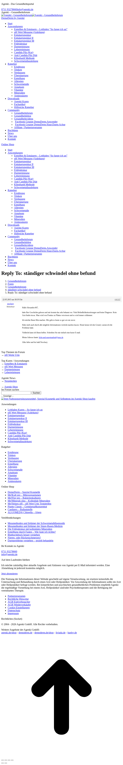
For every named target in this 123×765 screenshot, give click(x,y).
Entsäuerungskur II (17, 418)
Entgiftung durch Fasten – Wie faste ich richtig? (32, 532)
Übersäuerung (15, 461)
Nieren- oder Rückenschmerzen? (24, 537)
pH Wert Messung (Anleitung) (23, 412)
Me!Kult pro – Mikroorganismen (24, 495)
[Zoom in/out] (12, 760)
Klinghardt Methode (18, 438)
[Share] (5, 760)
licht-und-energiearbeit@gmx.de (51, 337)
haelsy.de (72, 632)
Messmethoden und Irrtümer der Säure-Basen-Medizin (35, 526)
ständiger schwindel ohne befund (24, 289)
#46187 (117, 299)
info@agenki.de (25, 9)
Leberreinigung (12, 372)
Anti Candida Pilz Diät (19, 435)
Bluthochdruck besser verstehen (24, 534)
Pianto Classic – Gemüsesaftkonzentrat (27, 506)
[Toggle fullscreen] (9, 760)
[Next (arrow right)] (5, 763)
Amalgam (13, 472)
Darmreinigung (12, 369)
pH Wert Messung (13, 366)
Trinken (12, 455)
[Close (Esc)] (2, 760)
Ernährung (13, 452)
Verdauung (13, 458)
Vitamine (12, 475)
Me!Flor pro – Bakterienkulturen (24, 498)
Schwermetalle (15, 469)
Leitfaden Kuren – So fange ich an (25, 409)
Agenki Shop (11, 386)
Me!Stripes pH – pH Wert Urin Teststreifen (29, 503)
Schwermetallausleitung (20, 441)
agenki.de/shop (8, 632)
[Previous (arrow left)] (2, 763)
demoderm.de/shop (44, 632)
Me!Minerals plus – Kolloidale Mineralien (29, 500)
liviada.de (61, 632)
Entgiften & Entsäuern (15, 363)
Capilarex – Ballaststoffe (20, 509)
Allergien (12, 466)
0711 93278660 (9, 9)
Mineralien (13, 478)
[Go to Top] (61, 756)
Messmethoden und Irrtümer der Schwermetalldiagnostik (36, 523)
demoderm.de (25, 632)
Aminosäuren (14, 481)
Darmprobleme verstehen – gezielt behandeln (30, 540)
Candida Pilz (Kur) (17, 432)
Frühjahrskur (14, 424)
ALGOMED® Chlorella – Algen (24, 512)
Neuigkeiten (10, 381)
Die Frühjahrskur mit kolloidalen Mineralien (30, 529)
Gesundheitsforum (17, 281)
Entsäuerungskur (16, 415)
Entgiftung (13, 464)
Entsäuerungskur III (18, 421)
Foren (11, 284)
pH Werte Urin (12, 355)
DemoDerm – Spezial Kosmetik (24, 492)
